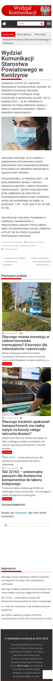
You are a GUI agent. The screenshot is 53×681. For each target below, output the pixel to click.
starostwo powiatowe (10, 245)
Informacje (8, 242)
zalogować (20, 512)
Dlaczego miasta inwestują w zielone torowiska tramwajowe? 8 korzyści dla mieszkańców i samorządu (25, 580)
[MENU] (49, 23)
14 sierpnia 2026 (11, 333)
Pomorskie (18, 242)
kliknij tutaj (23, 665)
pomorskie (39, 242)
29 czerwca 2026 (11, 468)
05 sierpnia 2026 (11, 418)
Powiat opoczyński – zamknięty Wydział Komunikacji (41, 261)
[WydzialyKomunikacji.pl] (4, 23)
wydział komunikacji (28, 245)
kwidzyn (30, 242)
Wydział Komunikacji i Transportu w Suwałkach (13, 261)
